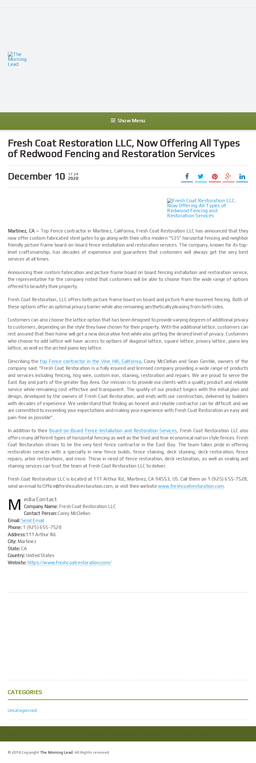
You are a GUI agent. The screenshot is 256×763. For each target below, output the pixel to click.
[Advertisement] (146, 59)
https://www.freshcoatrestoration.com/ (69, 562)
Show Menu (131, 121)
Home (241, 752)
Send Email (32, 520)
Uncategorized (22, 710)
